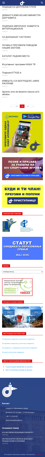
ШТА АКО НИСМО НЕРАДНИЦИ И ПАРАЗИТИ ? (17, 432)
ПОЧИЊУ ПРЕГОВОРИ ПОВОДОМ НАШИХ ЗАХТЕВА (19, 46)
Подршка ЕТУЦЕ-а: (11, 72)
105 (16, 106)
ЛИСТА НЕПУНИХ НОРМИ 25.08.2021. (19, 370)
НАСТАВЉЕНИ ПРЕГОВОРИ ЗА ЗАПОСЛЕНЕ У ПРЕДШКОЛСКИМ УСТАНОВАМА (17, 440)
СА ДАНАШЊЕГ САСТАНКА (16, 37)
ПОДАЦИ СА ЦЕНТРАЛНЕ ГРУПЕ (19, 7)
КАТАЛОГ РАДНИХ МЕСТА (16, 56)
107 (28, 106)
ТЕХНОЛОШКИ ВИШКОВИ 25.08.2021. (19, 367)
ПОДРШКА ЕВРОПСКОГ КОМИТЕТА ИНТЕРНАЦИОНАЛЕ (20, 27)
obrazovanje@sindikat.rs (14, 420)
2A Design (38, 454)
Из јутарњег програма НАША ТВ (18, 64)
